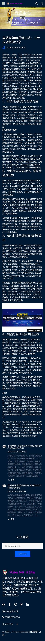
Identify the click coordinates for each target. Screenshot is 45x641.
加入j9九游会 (7, 624)
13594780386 (12, 617)
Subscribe (22, 554)
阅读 (12, 480)
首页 (16, 20)
